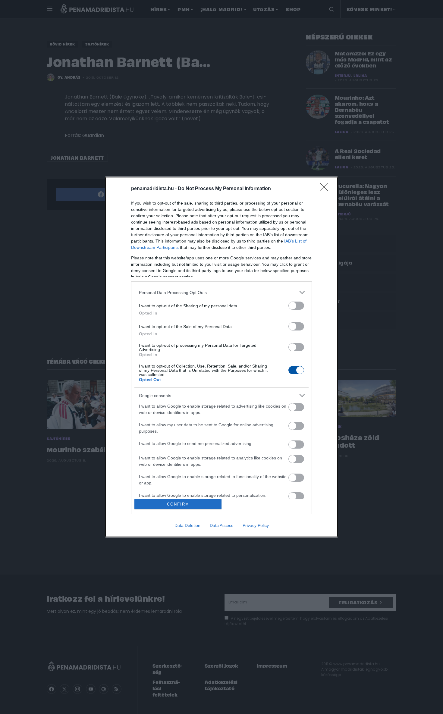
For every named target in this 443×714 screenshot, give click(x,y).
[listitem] (221, 292)
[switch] (296, 306)
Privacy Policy (256, 525)
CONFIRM (178, 504)
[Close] (325, 189)
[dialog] (221, 357)
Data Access (221, 525)
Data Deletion (187, 525)
